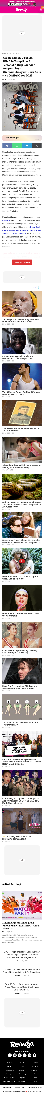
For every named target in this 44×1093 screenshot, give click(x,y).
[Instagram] (15, 1055)
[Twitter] (20, 1055)
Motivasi (18, 53)
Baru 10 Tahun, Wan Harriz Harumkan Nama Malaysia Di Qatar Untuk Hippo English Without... (22, 987)
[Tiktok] (25, 1055)
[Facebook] (10, 1055)
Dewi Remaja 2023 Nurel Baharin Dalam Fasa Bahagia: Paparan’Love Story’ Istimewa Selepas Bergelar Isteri (22, 955)
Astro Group (38, 1091)
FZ (5, 79)
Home (4, 53)
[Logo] (22, 10)
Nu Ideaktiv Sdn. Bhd (20, 1091)
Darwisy (17, 975)
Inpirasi (11, 53)
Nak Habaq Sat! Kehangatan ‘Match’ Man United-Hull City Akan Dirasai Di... (21, 925)
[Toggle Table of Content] (35, 138)
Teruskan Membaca (21, 262)
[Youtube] (29, 1055)
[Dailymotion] (34, 1055)
